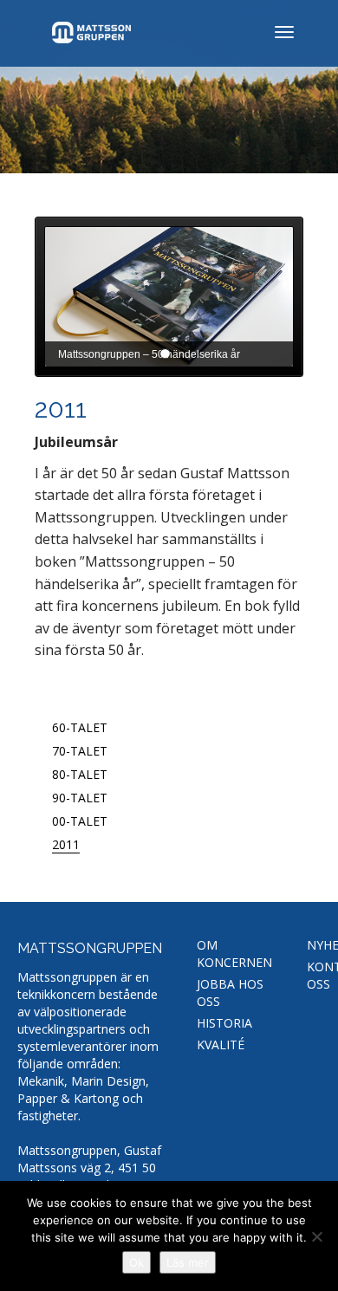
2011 (66, 844)
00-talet (79, 821)
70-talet (79, 751)
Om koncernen (234, 953)
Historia (224, 1023)
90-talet (79, 797)
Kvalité (220, 1044)
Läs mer (187, 1262)
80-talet (79, 774)
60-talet (79, 727)
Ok (136, 1262)
